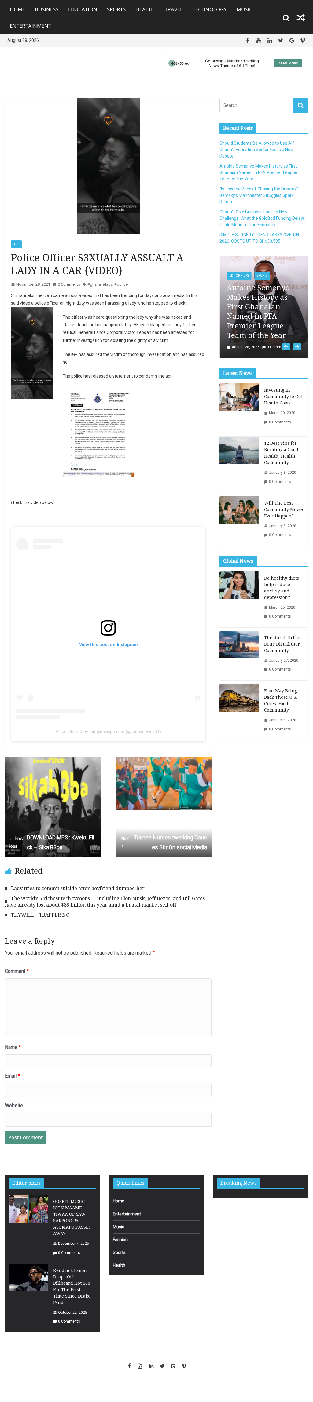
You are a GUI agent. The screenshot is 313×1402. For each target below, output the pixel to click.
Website (14, 1105)
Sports (116, 9)
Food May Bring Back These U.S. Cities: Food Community (280, 700)
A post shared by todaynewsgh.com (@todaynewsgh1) (108, 731)
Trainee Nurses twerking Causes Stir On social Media (164, 842)
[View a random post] (300, 17)
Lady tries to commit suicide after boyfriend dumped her (78, 888)
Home (17, 9)
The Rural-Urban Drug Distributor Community (282, 644)
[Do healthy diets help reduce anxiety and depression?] (239, 599)
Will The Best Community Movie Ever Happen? (283, 509)
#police (121, 284)
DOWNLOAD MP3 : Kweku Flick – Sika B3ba (51, 842)
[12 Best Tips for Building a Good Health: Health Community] (239, 464)
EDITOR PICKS (239, 275)
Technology (210, 9)
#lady (107, 284)
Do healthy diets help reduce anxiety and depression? (281, 588)
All (16, 244)
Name (13, 1047)
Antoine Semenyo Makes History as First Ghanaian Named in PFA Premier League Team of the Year (258, 172)
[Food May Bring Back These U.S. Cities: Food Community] (239, 712)
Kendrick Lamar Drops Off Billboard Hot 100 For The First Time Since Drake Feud (71, 1286)
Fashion (120, 1239)
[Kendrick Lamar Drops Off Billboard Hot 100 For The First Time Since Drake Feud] (28, 1296)
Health (145, 9)
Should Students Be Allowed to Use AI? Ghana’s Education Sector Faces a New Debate (256, 149)
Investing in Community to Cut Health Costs (283, 396)
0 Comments (69, 284)
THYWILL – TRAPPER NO (40, 915)
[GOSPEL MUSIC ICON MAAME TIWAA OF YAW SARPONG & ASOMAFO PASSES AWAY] (28, 1227)
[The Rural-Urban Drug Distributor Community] (239, 655)
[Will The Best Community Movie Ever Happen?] (239, 521)
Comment (17, 971)
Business (46, 9)
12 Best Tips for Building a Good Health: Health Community (281, 453)
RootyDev (167, 1387)
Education (82, 9)
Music (244, 9)
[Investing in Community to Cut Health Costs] (239, 408)
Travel (174, 9)
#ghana (94, 284)
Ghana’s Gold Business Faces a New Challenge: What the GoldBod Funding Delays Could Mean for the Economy (262, 218)
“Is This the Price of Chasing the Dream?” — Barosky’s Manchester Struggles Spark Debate (260, 195)
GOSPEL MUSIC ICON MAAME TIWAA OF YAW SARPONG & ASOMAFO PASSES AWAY (72, 1217)
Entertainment (30, 25)
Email (12, 1076)
